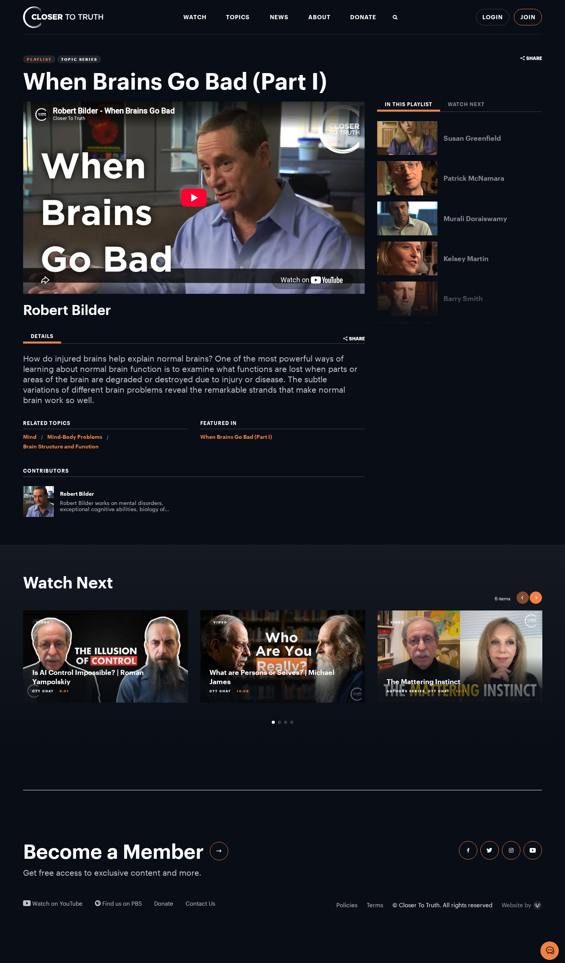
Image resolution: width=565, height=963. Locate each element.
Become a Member (113, 851)
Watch (194, 17)
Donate (363, 17)
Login (492, 16)
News (279, 17)
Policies (346, 904)
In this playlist (408, 104)
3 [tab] (285, 722)
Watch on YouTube (57, 903)
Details (42, 336)
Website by (516, 905)
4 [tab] (291, 722)
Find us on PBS (121, 903)
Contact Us (200, 903)
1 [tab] (273, 722)
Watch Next (466, 104)
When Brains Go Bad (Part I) (236, 436)
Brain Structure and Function (61, 446)
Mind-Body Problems (74, 436)
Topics (238, 17)
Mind (30, 436)
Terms (375, 904)
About (319, 17)
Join (527, 16)
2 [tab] (279, 722)
